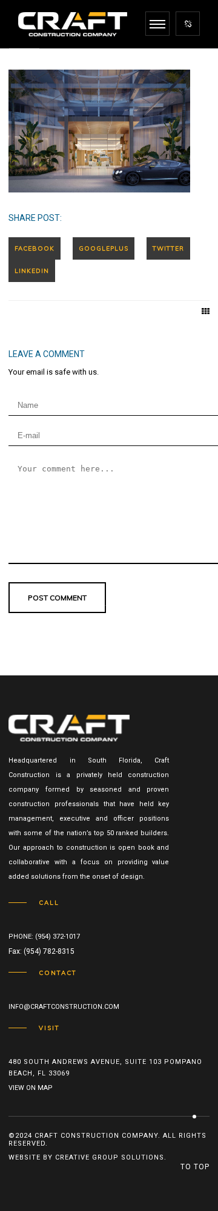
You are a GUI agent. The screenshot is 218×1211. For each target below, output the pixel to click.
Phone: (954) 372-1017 (44, 936)
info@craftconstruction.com (63, 1007)
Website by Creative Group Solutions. (87, 1157)
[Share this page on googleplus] (103, 248)
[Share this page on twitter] (168, 248)
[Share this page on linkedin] (31, 271)
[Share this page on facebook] (34, 248)
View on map (30, 1088)
